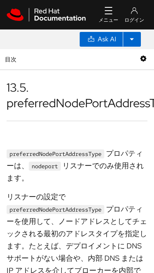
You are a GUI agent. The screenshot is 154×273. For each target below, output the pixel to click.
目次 (12, 59)
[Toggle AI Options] (132, 39)
